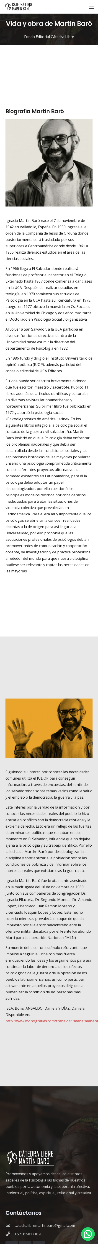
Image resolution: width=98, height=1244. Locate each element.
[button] (88, 1234)
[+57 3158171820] (10, 1234)
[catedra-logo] (19, 6)
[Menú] (91, 6)
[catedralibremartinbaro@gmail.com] (10, 1225)
